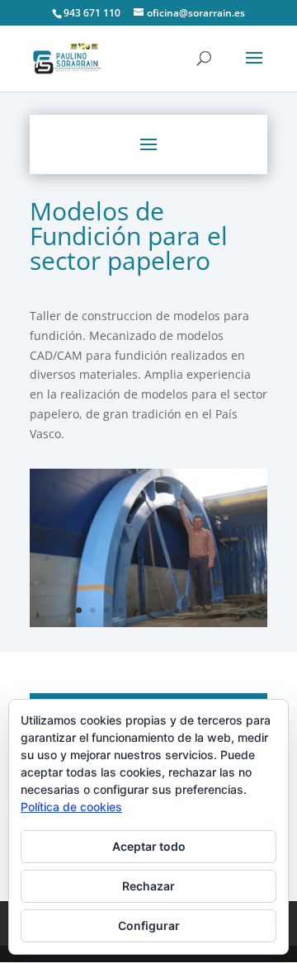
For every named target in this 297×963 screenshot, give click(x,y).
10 (205, 610)
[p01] (148, 622)
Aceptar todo (149, 846)
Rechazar (148, 886)
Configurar (149, 925)
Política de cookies (71, 807)
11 (219, 610)
